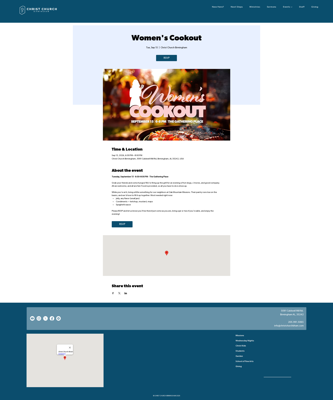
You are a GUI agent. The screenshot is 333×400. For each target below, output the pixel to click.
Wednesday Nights (245, 341)
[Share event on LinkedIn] (125, 293)
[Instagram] (39, 318)
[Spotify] (58, 318)
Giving (239, 366)
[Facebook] (52, 318)
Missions (240, 336)
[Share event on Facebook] (113, 293)
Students (240, 351)
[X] (45, 318)
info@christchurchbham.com (289, 326)
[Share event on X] (119, 293)
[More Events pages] (291, 7)
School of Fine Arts (245, 361)
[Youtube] (32, 318)
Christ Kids (241, 346)
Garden (239, 356)
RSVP (166, 58)
